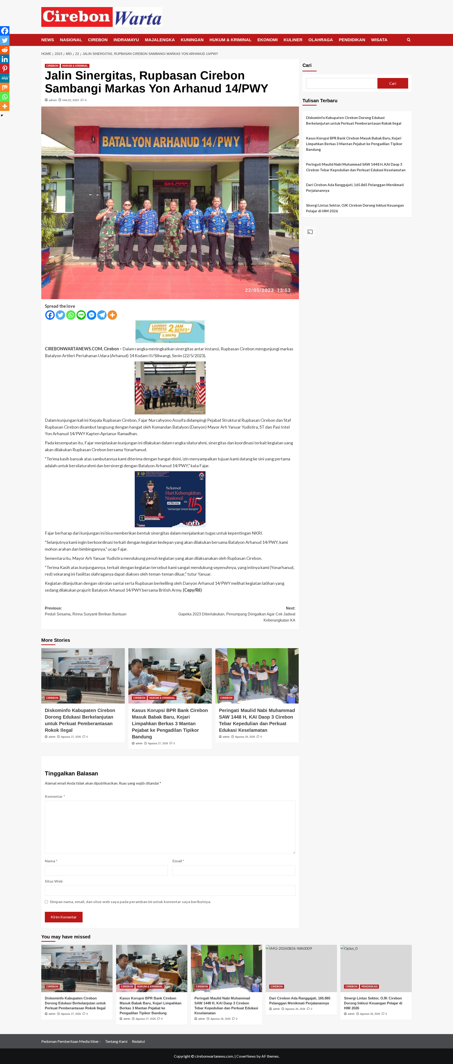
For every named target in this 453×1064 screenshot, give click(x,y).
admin (53, 100)
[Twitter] (60, 315)
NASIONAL (71, 39)
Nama (51, 861)
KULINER (293, 39)
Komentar (55, 796)
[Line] (81, 315)
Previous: (85, 611)
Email (178, 861)
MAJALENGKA (160, 39)
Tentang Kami (116, 1041)
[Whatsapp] (71, 315)
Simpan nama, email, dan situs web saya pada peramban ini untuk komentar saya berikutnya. (130, 901)
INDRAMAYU (126, 39)
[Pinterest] (4, 68)
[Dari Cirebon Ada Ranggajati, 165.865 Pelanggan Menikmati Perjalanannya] (301, 968)
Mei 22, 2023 (71, 100)
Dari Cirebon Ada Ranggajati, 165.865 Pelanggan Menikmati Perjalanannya (355, 187)
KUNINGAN (192, 39)
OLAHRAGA (320, 39)
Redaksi (138, 1041)
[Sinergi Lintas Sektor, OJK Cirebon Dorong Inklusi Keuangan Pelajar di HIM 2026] (376, 968)
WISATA (379, 39)
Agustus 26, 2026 (245, 736)
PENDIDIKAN (352, 39)
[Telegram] (102, 315)
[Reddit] (4, 49)
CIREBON (98, 39)
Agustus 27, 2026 (71, 736)
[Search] (409, 40)
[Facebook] (50, 315)
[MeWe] (4, 78)
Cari (307, 65)
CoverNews (246, 1056)
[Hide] (2, 115)
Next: (236, 614)
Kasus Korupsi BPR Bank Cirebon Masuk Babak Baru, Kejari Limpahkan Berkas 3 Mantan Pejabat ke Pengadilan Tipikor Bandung (170, 723)
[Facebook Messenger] (91, 315)
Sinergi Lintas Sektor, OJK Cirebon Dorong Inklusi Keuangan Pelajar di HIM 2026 (355, 208)
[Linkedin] (4, 59)
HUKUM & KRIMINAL (231, 39)
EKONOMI (267, 39)
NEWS (47, 39)
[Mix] (4, 87)
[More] (112, 315)
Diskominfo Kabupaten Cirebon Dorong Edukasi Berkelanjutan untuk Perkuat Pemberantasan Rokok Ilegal (353, 120)
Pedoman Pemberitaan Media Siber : (71, 1041)
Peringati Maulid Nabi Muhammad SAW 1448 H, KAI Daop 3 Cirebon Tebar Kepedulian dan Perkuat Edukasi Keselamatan (356, 167)
